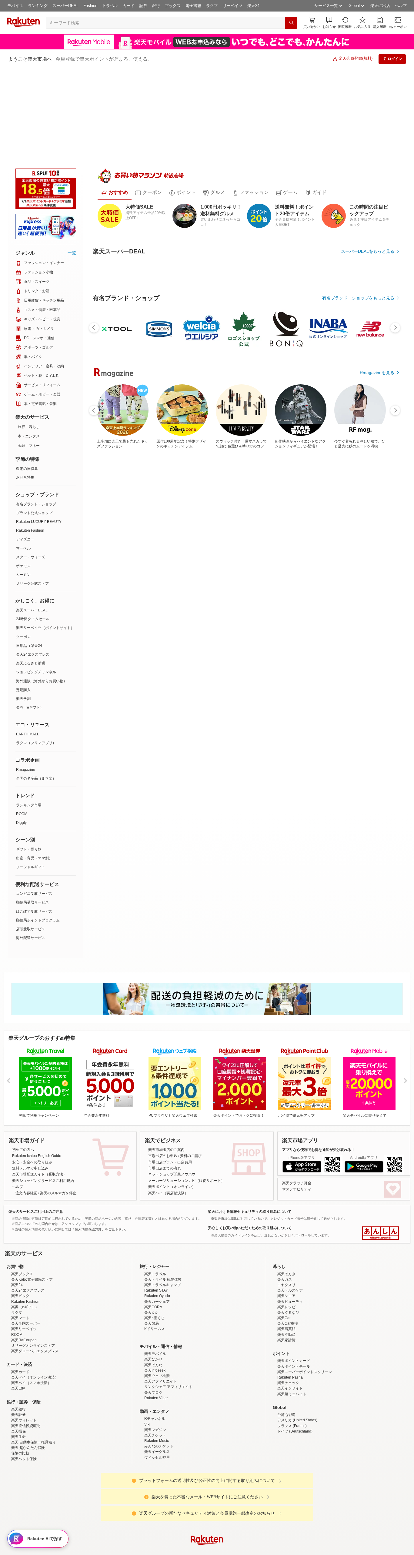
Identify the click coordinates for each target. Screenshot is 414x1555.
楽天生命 (18, 1398)
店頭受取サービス (30, 838)
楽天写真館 (286, 1291)
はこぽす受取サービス (34, 820)
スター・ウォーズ (30, 466)
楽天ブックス (22, 1236)
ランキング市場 (29, 714)
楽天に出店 (380, 5)
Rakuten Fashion (30, 439)
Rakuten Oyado (157, 1258)
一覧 (72, 161)
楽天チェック (288, 1345)
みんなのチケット (158, 1408)
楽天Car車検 (287, 1285)
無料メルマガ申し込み (30, 1077)
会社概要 (120, 1550)
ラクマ (212, 5)
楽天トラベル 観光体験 (163, 1241)
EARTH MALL (27, 643)
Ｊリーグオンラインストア (33, 1307)
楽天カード (20, 1334)
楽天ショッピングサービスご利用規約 (43, 1089)
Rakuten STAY (156, 1252)
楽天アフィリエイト (160, 1343)
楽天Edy (18, 1350)
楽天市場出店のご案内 (166, 1058)
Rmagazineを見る (377, 532)
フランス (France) (292, 1388)
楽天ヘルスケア (290, 1252)
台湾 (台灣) (286, 1376)
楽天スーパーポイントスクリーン (304, 1334)
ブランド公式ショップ (34, 422)
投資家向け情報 (144, 1550)
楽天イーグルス (157, 1413)
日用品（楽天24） (31, 554)
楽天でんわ (153, 1327)
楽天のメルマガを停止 (58, 1102)
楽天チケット (155, 1397)
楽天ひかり (153, 1321)
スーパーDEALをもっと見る (367, 231)
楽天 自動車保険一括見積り (33, 1404)
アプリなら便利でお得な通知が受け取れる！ (318, 1058)
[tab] (115, 173)
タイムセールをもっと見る (368, 438)
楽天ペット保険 (24, 1421)
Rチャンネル (154, 1380)
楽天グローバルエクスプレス (34, 1313)
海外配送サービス (30, 846)
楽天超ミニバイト (291, 1356)
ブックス (173, 5)
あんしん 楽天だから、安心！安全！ (380, 1142)
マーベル (23, 457)
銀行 (156, 5)
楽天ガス (284, 1241)
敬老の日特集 (27, 377)
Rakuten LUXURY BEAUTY (39, 430)
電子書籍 (193, 5)
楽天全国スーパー (25, 1285)
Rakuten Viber (156, 1360)
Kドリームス (154, 1291)
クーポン (23, 545)
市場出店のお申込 (162, 1064)
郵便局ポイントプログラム (38, 829)
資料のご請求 (191, 1064)
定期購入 (23, 599)
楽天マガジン (155, 1391)
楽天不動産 (286, 1296)
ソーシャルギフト (30, 776)
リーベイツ (232, 5)
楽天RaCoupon (24, 1302)
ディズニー (25, 448)
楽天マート (20, 1280)
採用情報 (260, 1550)
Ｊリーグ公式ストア (32, 492)
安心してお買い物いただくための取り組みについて (250, 1137)
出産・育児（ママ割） (34, 767)
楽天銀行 (18, 1371)
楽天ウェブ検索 (157, 1338)
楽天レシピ (286, 1269)
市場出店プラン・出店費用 (170, 1071)
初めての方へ (23, 1058)
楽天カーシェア (157, 1263)
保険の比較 (20, 1415)
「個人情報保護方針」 (88, 1138)
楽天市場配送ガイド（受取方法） (39, 1083)
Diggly (21, 731)
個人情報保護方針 (286, 1550)
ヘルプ (401, 5)
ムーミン (23, 483)
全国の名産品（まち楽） (36, 687)
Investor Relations (174, 1550)
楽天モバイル (155, 1315)
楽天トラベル (155, 1236)
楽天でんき (286, 1236)
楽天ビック (20, 1258)
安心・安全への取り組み (32, 1071)
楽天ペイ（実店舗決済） (168, 1102)
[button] (329, 22)
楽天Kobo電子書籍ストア (32, 1241)
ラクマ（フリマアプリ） (36, 652)
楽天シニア (286, 1258)
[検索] (291, 23)
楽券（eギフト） (30, 616)
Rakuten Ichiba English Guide (36, 1064)
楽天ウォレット (24, 1382)
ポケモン (23, 475)
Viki (147, 1386)
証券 (143, 5)
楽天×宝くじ (154, 1280)
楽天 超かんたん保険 (28, 1409)
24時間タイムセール (32, 528)
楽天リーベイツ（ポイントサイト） (45, 536)
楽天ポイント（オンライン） (171, 1095)
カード (129, 5)
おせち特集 (25, 386)
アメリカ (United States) (297, 1382)
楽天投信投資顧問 (25, 1388)
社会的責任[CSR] (208, 1550)
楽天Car (284, 1280)
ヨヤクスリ (286, 1247)
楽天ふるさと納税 (30, 572)
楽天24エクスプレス (32, 563)
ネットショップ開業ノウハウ (171, 1083)
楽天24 (253, 5)
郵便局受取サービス (32, 811)
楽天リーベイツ (24, 1291)
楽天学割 (23, 607)
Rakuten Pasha (290, 1339)
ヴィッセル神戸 (157, 1419)
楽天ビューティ (290, 1263)
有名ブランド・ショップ (36, 413)
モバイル (15, 5)
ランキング (38, 5)
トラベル (110, 5)
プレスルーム (238, 1550)
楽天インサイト (290, 1350)
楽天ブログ (153, 1354)
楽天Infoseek (154, 1332)
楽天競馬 (151, 1285)
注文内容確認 (26, 1102)
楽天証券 (18, 1376)
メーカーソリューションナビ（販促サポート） (186, 1089)
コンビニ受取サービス (34, 802)
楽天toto (151, 1274)
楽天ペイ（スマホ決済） (31, 1345)
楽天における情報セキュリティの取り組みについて (250, 1120)
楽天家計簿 (286, 1302)
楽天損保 (18, 1393)
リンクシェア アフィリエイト (168, 1348)
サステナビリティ (296, 1098)
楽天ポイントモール (293, 1328)
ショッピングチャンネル (36, 581)
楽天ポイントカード (293, 1322)
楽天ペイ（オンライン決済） (34, 1339)
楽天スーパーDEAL (32, 519)
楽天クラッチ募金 (296, 1092)
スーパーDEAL (65, 5)
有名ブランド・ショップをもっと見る (358, 364)
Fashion (90, 5)
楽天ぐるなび (288, 1274)
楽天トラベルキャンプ (162, 1247)
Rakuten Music (156, 1402)
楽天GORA (153, 1269)
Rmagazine (25, 678)
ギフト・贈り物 (29, 758)
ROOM (21, 723)
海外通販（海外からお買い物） (41, 590)
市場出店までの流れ (164, 1077)
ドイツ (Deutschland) (294, 1393)
